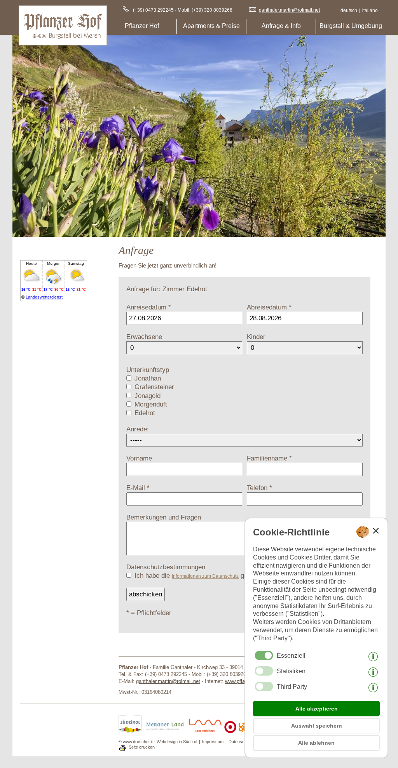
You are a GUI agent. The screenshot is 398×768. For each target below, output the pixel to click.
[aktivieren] (264, 671)
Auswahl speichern (316, 726)
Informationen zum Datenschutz (205, 576)
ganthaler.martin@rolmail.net (289, 10)
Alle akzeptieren (316, 708)
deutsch (348, 10)
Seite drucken (142, 747)
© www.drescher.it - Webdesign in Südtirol (158, 741)
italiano (370, 10)
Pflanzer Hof (142, 26)
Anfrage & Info (281, 26)
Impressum (212, 741)
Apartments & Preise (211, 26)
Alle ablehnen (316, 743)
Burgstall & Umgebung (350, 26)
